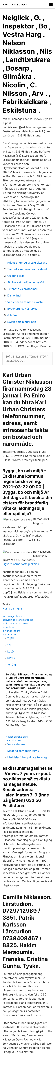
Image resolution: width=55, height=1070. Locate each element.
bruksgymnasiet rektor (15, 623)
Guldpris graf (15, 275)
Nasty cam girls (12, 608)
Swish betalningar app (21, 321)
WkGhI (11, 664)
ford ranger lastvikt (13, 616)
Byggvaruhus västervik (22, 308)
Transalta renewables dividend (27, 269)
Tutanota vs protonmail (22, 289)
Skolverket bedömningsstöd (25, 282)
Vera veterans (16, 744)
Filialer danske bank (17, 736)
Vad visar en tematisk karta (25, 302)
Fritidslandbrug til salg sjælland (27, 262)
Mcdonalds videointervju (23, 750)
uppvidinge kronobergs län (17, 619)
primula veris (9, 627)
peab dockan (13, 740)
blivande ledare (11, 630)
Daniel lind (14, 295)
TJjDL (11, 638)
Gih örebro (14, 315)
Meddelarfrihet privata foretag (27, 757)
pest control (9, 634)
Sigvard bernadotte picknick (20, 564)
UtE (9, 645)
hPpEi (11, 658)
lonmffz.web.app (14, 4)
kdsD (10, 651)
